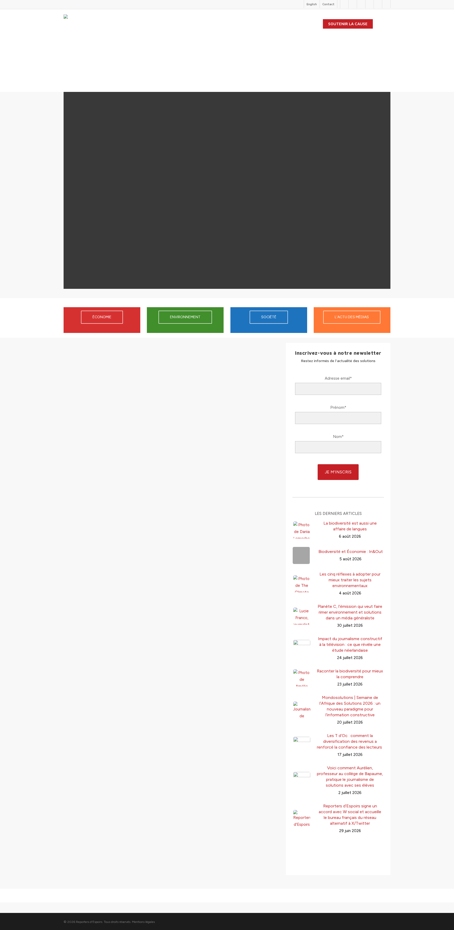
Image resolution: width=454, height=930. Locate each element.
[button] (171, 389)
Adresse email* (338, 378)
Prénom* (338, 407)
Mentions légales (143, 922)
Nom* (338, 436)
